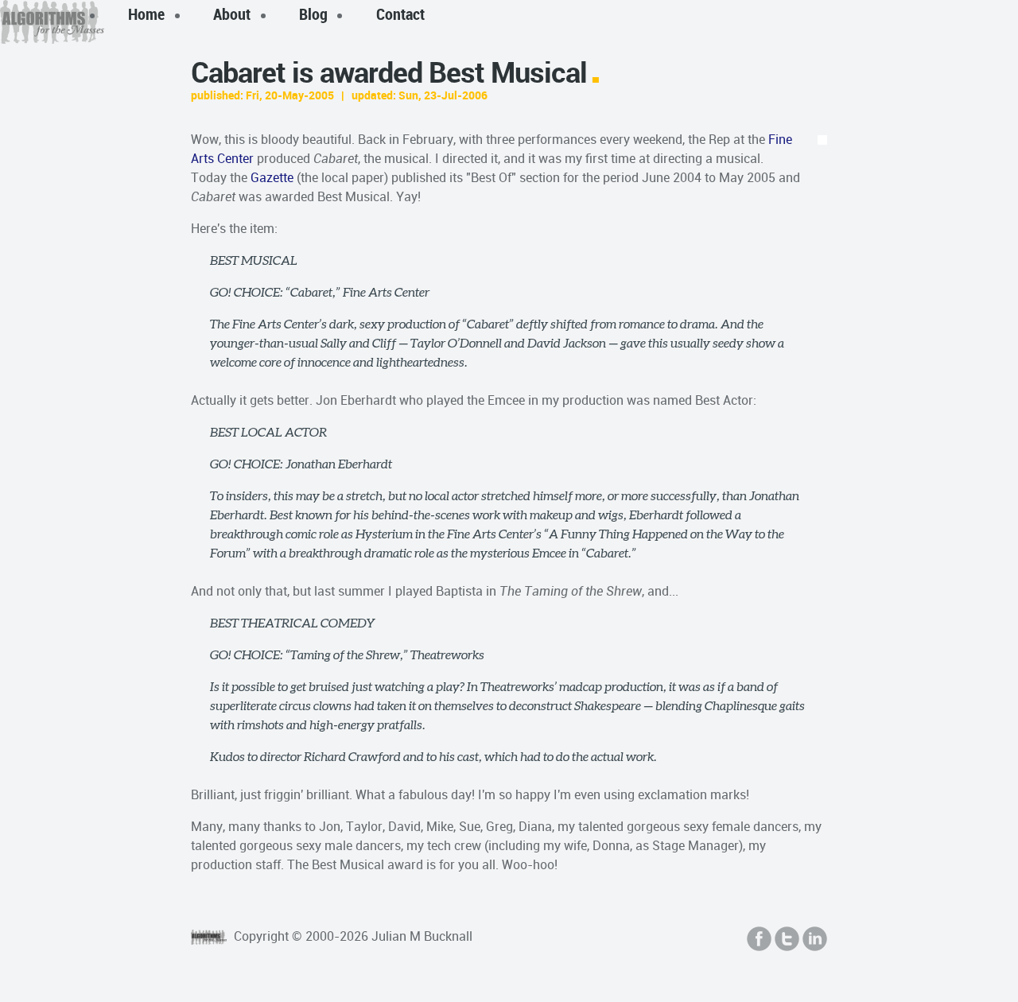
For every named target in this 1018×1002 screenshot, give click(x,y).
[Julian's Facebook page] (759, 938)
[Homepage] (211, 936)
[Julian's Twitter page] (787, 938)
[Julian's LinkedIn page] (814, 938)
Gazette (272, 177)
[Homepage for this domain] (52, 22)
